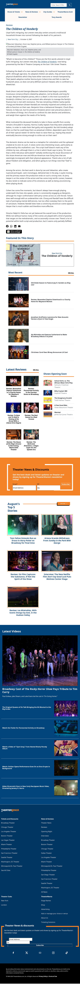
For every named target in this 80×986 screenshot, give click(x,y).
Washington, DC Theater (10, 862)
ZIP (38, 484)
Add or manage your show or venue (54, 913)
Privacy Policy (43, 976)
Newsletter (22, 17)
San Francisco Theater (9, 853)
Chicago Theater (7, 827)
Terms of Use (53, 976)
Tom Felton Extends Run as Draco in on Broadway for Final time (23, 540)
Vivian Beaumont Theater (63, 407)
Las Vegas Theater (8, 840)
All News (44, 892)
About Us (44, 918)
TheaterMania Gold (65, 12)
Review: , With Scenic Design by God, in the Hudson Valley (23, 612)
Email (15, 484)
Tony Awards (57, 17)
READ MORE (63, 503)
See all (71, 273)
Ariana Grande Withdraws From (57, 540)
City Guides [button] (47, 12)
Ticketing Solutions (48, 922)
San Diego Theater (48, 875)
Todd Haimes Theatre (62, 400)
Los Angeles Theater (8, 831)
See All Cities (5, 870)
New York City (13, 39)
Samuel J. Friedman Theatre (61, 386)
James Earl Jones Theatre (63, 414)
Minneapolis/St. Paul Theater (11, 866)
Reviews (9, 25)
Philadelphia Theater (8, 849)
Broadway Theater (8, 823)
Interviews (45, 836)
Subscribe (65, 484)
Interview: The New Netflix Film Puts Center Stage (57, 576)
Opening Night (46, 831)
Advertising (45, 909)
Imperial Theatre (60, 393)
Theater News (46, 823)
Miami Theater (6, 844)
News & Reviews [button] (31, 12)
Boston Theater (7, 836)
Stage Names (46, 901)
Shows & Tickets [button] (13, 12)
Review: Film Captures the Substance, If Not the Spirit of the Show (23, 576)
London (4, 905)
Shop (43, 905)
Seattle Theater (6, 857)
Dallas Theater (46, 853)
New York (4, 901)
